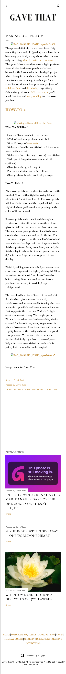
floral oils (31, 88)
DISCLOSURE (43, 638)
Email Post (19, 380)
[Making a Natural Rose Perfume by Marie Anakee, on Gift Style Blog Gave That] (33, 123)
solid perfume (13, 88)
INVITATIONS (33, 643)
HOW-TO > (15, 110)
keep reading (34, 96)
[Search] (59, 5)
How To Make (23, 389)
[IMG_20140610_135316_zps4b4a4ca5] (33, 355)
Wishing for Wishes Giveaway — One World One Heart (31, 533)
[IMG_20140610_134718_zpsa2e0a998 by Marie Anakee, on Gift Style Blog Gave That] (33, 44)
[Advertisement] (33, 421)
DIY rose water (39, 92)
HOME (6, 634)
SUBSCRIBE (17, 634)
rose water (33, 143)
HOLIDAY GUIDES (13, 638)
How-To (35, 389)
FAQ (26, 634)
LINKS (33, 634)
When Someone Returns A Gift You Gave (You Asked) (29, 597)
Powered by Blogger (36, 655)
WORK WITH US (46, 634)
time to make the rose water (38, 60)
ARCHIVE (57, 638)
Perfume (44, 389)
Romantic (54, 389)
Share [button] (8, 380)
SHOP (59, 634)
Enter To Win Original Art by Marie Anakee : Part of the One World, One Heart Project (32, 501)
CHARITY (29, 638)
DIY (14, 389)
